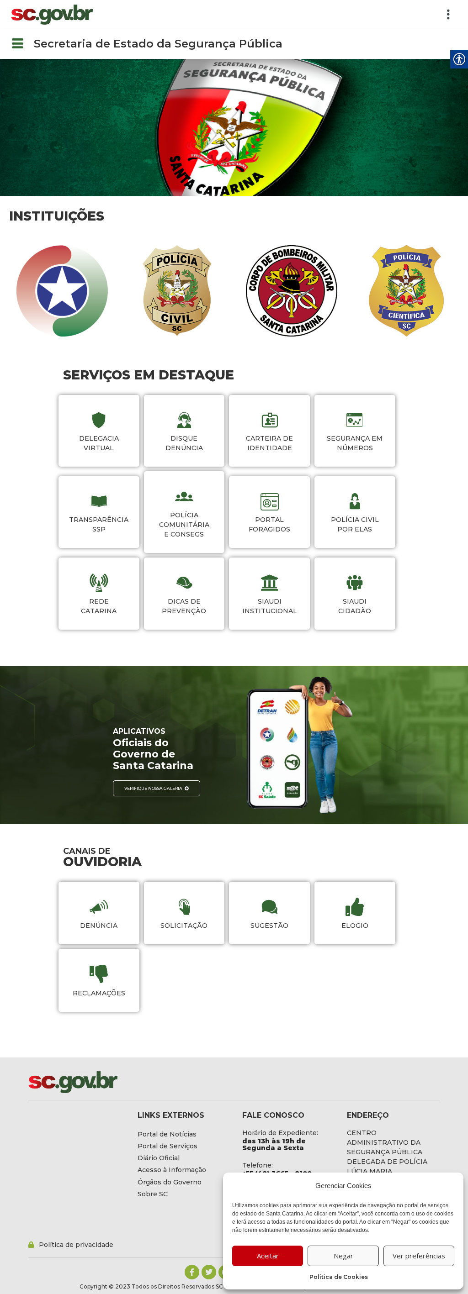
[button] (279, 14)
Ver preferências (419, 1255)
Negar (343, 1255)
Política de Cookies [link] (338, 1276)
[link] (51, 15)
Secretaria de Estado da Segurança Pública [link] (158, 43)
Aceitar (268, 1255)
